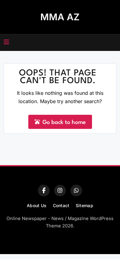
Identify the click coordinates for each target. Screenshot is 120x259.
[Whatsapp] (76, 190)
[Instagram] (60, 190)
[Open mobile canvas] (6, 42)
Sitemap (84, 205)
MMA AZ (60, 16)
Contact (61, 205)
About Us (36, 205)
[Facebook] (44, 190)
